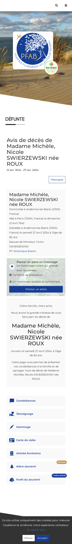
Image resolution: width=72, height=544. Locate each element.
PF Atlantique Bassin (22, 251)
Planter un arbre (36, 289)
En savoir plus (36, 529)
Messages (57, 179)
